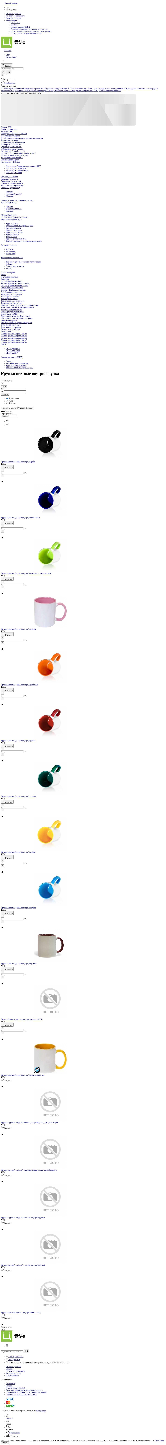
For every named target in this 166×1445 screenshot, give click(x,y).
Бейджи (9, 264)
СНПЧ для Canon (13, 351)
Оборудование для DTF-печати (14, 134)
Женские (9, 196)
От (2, 389)
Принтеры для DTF (9, 314)
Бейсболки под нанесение (11, 292)
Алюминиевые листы (15, 266)
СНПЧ (3, 344)
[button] (2, 76)
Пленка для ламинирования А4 (14, 336)
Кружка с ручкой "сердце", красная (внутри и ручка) (23, 1217)
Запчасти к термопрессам (11, 310)
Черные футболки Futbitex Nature (14, 286)
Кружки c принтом (14, 230)
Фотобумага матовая (9, 140)
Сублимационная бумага (11, 147)
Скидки (14, 25)
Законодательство (13, 1373)
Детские (9, 192)
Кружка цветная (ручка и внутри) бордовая (19, 963)
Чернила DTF (6, 131)
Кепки (3, 275)
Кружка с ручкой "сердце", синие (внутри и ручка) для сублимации (29, 1170)
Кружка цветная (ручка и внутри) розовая (18, 629)
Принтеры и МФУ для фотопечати (15, 316)
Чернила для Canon (14, 173)
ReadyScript (41, 1411)
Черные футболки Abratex (11, 281)
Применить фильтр (9, 408)
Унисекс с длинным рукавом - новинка (17, 200)
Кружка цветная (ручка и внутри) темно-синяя (20, 517)
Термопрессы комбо (9, 299)
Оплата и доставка (13, 1367)
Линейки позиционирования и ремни (16, 323)
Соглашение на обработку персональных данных (31, 31)
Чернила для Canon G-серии (17, 170)
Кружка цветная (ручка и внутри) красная (18, 740)
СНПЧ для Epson (13, 349)
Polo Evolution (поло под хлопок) (14, 217)
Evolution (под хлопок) (10, 188)
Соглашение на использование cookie (26, 33)
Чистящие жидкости (9, 179)
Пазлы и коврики (8, 272)
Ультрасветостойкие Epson (12, 158)
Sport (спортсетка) (8, 202)
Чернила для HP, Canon (10, 162)
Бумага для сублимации (11, 181)
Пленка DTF (6, 127)
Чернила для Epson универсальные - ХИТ (18, 153)
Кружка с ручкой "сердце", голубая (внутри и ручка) (23, 1265)
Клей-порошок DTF (9, 129)
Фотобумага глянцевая (10, 136)
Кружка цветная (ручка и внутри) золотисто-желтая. (22, 1075)
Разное (8, 268)
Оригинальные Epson (10, 160)
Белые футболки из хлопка (12, 288)
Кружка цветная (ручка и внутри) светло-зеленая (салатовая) (26, 573)
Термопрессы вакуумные (11, 303)
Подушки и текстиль (9, 277)
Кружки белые (12, 223)
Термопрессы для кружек (11, 294)
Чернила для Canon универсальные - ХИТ (23, 166)
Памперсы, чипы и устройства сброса (16, 318)
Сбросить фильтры (25, 408)
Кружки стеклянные (14, 232)
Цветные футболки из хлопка (13, 290)
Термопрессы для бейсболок (12, 301)
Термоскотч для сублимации (13, 185)
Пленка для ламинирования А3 (14, 334)
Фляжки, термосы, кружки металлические (23, 262)
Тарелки (9, 249)
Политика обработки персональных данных (29, 29)
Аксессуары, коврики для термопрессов (17, 307)
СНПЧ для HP (12, 353)
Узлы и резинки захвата (11, 327)
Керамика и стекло (9, 245)
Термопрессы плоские (10, 296)
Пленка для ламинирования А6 (14, 340)
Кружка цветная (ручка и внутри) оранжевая (19, 685)
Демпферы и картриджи (11, 325)
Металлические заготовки (12, 258)
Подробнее (159, 1440)
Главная (9, 361)
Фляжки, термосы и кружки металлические (24, 241)
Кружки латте (11, 237)
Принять (5, 1443)
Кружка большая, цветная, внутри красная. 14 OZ (21, 1019)
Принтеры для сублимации (12, 312)
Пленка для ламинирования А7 (14, 342)
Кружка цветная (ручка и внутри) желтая (18, 852)
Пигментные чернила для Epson (14, 155)
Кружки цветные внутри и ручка (19, 226)
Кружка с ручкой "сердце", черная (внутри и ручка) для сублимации (29, 1122)
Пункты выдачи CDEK (20, 27)
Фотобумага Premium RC (11, 144)
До (2, 392)
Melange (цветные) (8, 215)
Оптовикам (15, 23)
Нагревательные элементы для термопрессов (19, 305)
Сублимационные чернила (12, 149)
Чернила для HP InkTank (16, 168)
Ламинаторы (6, 331)
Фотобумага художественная (13, 142)
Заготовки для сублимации (17, 363)
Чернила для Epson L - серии (13, 151)
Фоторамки (10, 254)
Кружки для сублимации (11, 219)
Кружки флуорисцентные (16, 239)
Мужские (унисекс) (14, 194)
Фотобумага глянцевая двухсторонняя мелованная (22, 138)
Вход (8, 55)
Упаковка (5, 279)
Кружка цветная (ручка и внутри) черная (18, 462)
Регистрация (11, 57)
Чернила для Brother (9, 177)
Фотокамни (10, 251)
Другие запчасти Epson (10, 329)
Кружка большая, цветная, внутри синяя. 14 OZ (21, 1312)
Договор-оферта (12, 1375)
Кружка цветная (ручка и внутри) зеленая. (18, 796)
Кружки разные (12, 234)
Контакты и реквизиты (15, 1371)
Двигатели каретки (9, 320)
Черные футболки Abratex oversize (15, 283)
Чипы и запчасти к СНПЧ (11, 357)
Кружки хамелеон (13, 228)
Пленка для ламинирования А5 (14, 338)
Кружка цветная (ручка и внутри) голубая (18, 908)
